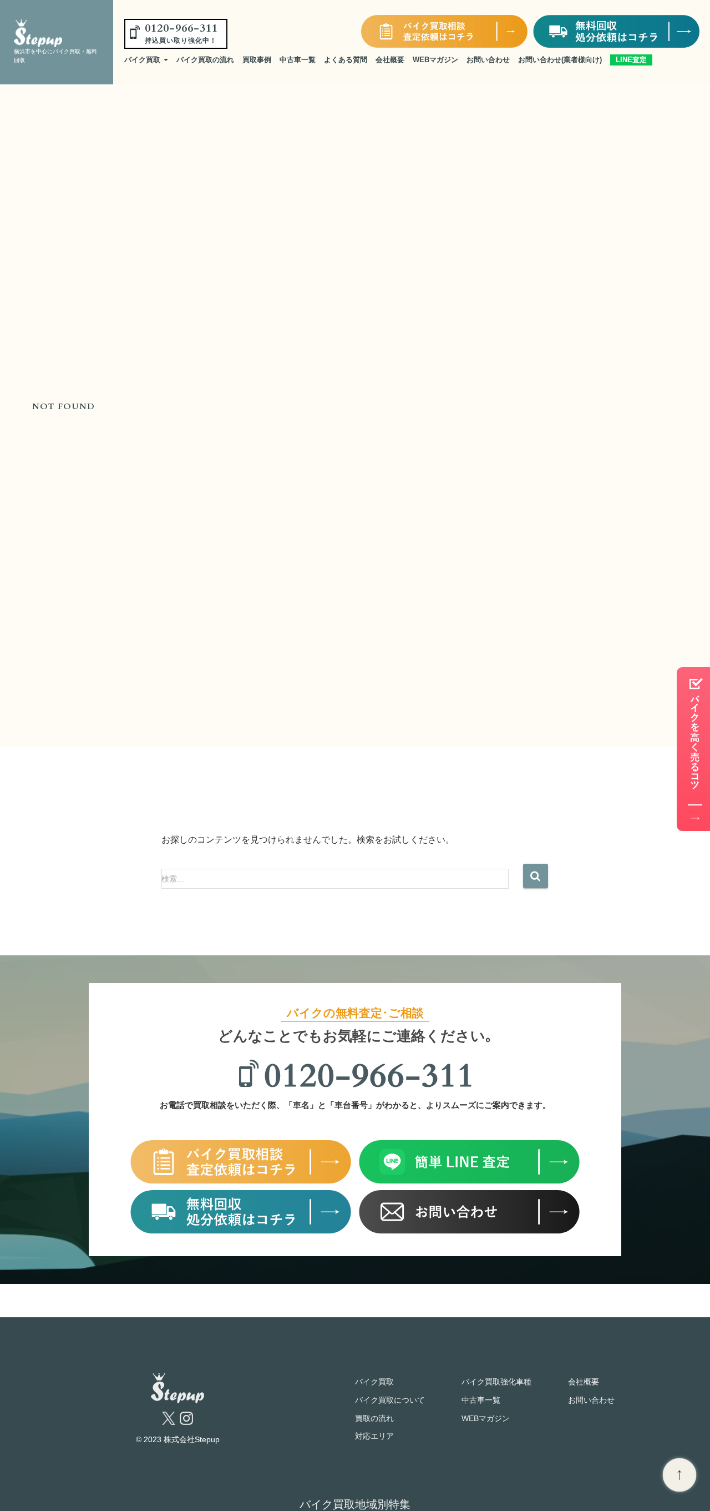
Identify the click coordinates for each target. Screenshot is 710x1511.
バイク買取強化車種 (496, 1381)
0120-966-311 (181, 33)
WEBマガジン (435, 60)
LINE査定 (631, 60)
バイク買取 (143, 60)
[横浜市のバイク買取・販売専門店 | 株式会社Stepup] (52, 33)
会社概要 (390, 60)
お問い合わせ (488, 60)
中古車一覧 (298, 60)
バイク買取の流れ (205, 60)
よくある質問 (345, 60)
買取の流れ (374, 1418)
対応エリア (374, 1436)
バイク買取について (390, 1400)
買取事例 (256, 60)
